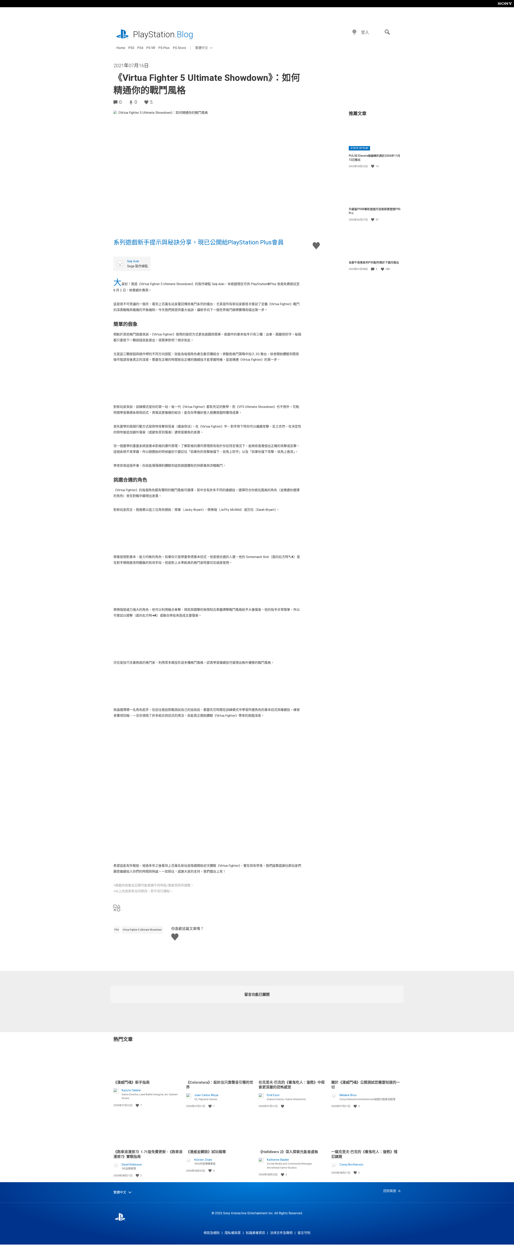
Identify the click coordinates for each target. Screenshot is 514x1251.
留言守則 (304, 1233)
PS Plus (164, 48)
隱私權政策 (233, 1233)
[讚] (373, 166)
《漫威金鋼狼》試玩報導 (206, 1152)
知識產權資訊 (255, 1233)
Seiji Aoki (133, 261)
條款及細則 (212, 1233)
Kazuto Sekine (131, 1090)
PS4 (140, 48)
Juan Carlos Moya (206, 1095)
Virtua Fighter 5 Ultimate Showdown (142, 929)
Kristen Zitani (203, 1160)
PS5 (131, 48)
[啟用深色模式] (354, 32)
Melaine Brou (348, 1095)
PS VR (150, 48)
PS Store (179, 48)
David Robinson (132, 1164)
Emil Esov (273, 1095)
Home (120, 48)
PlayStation (163, 34)
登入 (365, 32)
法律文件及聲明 (281, 1233)
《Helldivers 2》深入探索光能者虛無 (288, 1152)
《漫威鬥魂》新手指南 (131, 1082)
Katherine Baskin (278, 1160)
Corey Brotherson (351, 1164)
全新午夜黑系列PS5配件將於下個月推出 (374, 262)
